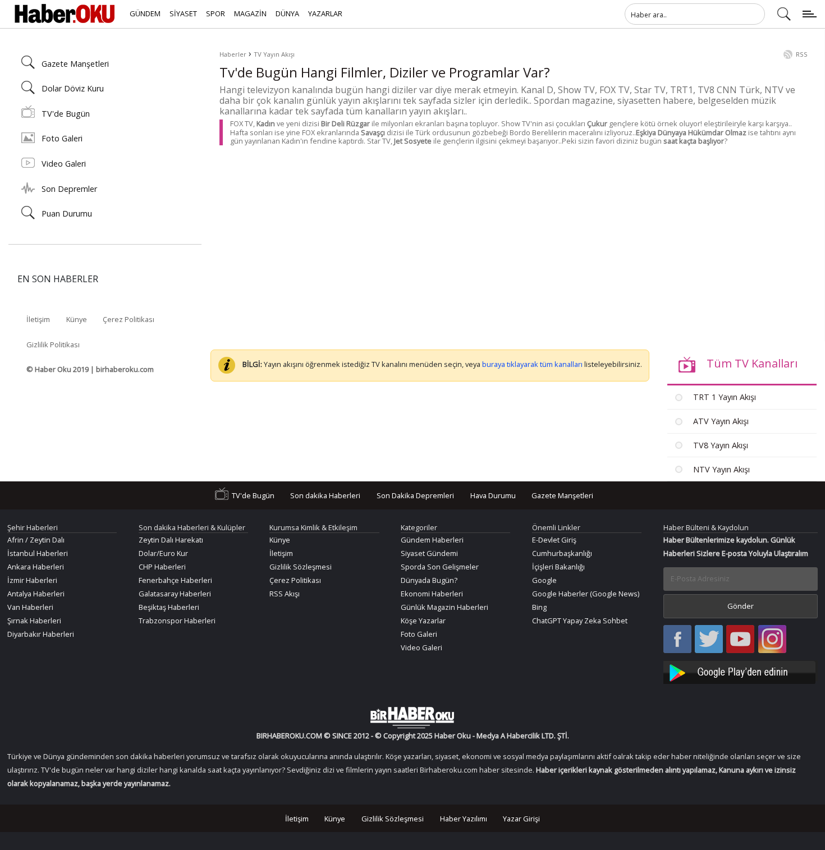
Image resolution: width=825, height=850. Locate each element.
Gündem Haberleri (432, 540)
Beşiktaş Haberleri (169, 607)
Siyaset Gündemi (429, 553)
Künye (76, 319)
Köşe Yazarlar (423, 620)
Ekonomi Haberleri (432, 594)
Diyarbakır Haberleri (40, 634)
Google (544, 580)
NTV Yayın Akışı (720, 469)
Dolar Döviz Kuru (73, 88)
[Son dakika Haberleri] (412, 717)
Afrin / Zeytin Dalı (36, 540)
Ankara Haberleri (35, 567)
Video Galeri (64, 163)
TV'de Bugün (66, 113)
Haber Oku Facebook (677, 640)
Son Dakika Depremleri (415, 495)
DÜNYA (287, 13)
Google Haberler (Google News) (585, 594)
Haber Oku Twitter (709, 640)
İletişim (38, 319)
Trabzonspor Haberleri (177, 620)
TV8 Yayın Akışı (719, 445)
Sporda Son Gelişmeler (440, 567)
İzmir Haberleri (32, 580)
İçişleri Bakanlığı (558, 567)
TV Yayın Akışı (274, 54)
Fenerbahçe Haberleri (175, 580)
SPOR (215, 13)
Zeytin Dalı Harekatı (171, 540)
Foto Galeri (62, 138)
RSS (802, 54)
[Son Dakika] (64, 14)
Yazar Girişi (521, 818)
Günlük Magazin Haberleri (444, 607)
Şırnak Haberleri (34, 620)
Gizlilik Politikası (53, 344)
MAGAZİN (250, 13)
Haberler (232, 54)
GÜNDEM (145, 13)
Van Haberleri (30, 607)
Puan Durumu (67, 213)
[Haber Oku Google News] (740, 670)
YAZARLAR (325, 13)
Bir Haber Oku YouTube (740, 640)
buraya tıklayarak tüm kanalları (532, 365)
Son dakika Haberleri (325, 495)
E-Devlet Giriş (554, 540)
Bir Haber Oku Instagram (772, 640)
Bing (539, 607)
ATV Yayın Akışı (720, 421)
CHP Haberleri (162, 567)
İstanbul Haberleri (37, 553)
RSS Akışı (284, 594)
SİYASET (183, 13)
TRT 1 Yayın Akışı (723, 397)
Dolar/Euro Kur (163, 553)
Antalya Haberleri (36, 594)
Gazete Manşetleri (75, 63)
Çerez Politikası (128, 319)
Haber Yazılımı (463, 818)
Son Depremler (69, 188)
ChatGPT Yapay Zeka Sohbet (579, 620)
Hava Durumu (493, 495)
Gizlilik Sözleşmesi (300, 567)
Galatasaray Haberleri (175, 594)
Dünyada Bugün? (429, 580)
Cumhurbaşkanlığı (562, 553)
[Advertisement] (513, 240)
